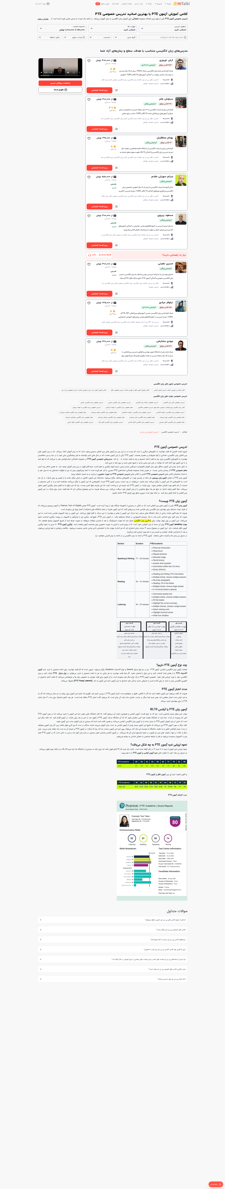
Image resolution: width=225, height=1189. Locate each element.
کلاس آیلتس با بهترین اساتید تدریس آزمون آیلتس (169, 390)
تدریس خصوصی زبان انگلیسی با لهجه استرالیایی (136, 412)
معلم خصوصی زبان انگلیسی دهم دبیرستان (142, 417)
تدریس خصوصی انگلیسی (170, 432)
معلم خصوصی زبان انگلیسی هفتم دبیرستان (104, 412)
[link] (137, 75)
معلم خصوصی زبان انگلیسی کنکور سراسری (172, 422)
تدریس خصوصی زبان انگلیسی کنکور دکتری (80, 422)
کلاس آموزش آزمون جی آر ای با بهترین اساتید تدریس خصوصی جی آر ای (84, 390)
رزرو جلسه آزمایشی (99, 90)
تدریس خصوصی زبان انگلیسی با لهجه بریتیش (87, 407)
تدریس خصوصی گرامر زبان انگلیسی (174, 402)
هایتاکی (184, 432)
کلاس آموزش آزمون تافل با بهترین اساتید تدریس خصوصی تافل (130, 390)
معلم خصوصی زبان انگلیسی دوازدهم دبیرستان (79, 417)
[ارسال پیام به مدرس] (116, 90)
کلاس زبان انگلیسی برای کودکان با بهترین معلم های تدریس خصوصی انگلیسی (161, 407)
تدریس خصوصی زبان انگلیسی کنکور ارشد (110, 422)
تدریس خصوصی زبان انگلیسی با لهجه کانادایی (170, 412)
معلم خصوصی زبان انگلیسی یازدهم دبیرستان (111, 417)
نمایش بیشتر (43, 19)
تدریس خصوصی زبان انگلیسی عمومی (119, 402)
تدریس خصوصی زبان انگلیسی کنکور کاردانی (141, 422)
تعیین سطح (102, 3)
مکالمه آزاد (115, 4)
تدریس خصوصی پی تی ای (149, 432)
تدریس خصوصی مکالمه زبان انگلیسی (147, 402)
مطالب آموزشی (127, 4)
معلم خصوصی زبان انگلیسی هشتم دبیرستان (73, 412)
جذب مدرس (138, 4)
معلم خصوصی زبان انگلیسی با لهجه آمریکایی (119, 407)
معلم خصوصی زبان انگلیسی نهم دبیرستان (172, 417)
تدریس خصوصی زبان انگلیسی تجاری (92, 402)
